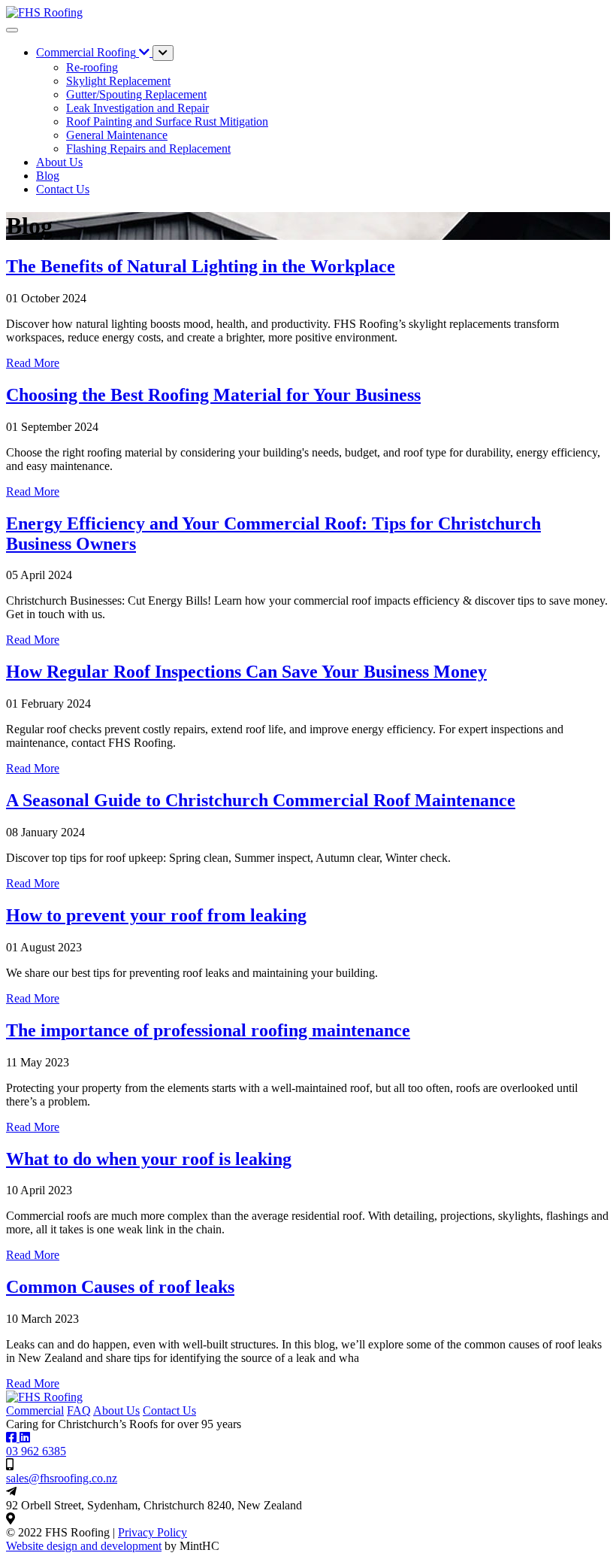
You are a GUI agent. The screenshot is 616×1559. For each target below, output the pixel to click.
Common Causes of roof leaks (120, 1287)
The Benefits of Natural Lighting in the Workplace (200, 266)
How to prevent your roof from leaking (156, 915)
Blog (47, 175)
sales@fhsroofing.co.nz (61, 1478)
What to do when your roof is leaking (148, 1159)
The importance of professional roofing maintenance (208, 1030)
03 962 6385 (36, 1451)
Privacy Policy (152, 1532)
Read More (32, 362)
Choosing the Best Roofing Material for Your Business (213, 395)
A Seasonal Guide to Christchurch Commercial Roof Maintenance (260, 800)
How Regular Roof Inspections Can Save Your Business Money (246, 671)
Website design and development (84, 1545)
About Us (59, 162)
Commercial (35, 1410)
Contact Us (169, 1410)
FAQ (79, 1410)
